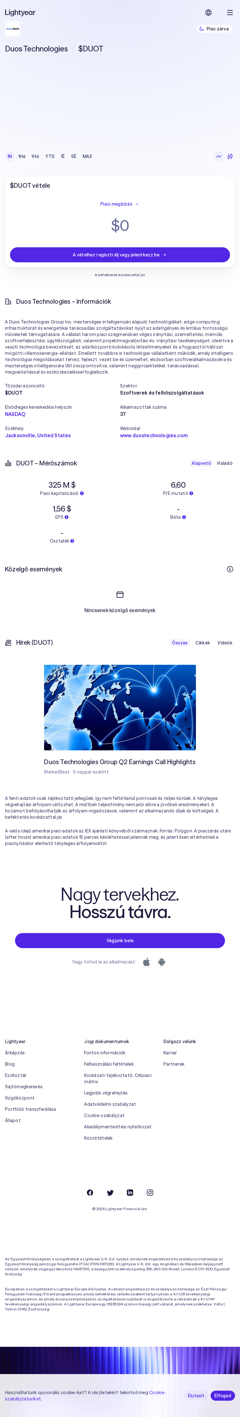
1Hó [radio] (35, 156)
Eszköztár (16, 1075)
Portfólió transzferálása (30, 1109)
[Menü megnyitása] (230, 13)
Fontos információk (104, 1053)
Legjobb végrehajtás (106, 1093)
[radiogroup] (49, 156)
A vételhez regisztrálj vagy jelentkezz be (116, 255)
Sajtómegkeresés (23, 1086)
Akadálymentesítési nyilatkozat (118, 1127)
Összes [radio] (180, 643)
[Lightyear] (20, 12)
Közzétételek (98, 1138)
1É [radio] (63, 156)
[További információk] (230, 569)
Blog (10, 1064)
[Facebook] (90, 1192)
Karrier (170, 1053)
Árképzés (15, 1053)
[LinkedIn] (130, 1192)
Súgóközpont (20, 1098)
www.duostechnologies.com (154, 435)
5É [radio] (74, 156)
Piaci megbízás (116, 204)
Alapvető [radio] (201, 463)
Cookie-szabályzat (104, 1115)
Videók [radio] (225, 643)
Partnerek (174, 1064)
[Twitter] (110, 1192)
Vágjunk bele (120, 940)
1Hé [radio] (22, 156)
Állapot (13, 1120)
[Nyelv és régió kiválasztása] (208, 12)
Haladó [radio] (224, 463)
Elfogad (222, 1396)
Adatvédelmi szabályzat (110, 1104)
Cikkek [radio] (202, 643)
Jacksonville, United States (38, 435)
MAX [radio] (87, 156)
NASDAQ (15, 414)
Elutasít (196, 1396)
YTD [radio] (50, 156)
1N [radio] (10, 156)
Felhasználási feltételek (109, 1064)
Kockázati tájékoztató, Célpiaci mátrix (118, 1078)
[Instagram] (150, 1192)
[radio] (219, 156)
